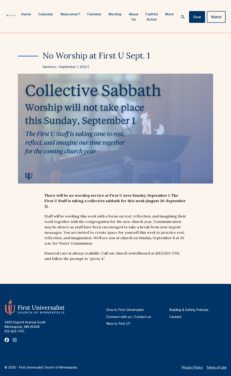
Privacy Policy (192, 367)
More (169, 14)
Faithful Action (152, 16)
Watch (216, 17)
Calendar (45, 14)
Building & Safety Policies (188, 310)
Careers (175, 317)
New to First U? (118, 323)
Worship (115, 14)
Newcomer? (70, 14)
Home (26, 14)
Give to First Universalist (125, 310)
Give (197, 17)
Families (94, 14)
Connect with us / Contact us (128, 317)
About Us (133, 16)
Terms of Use (216, 367)
